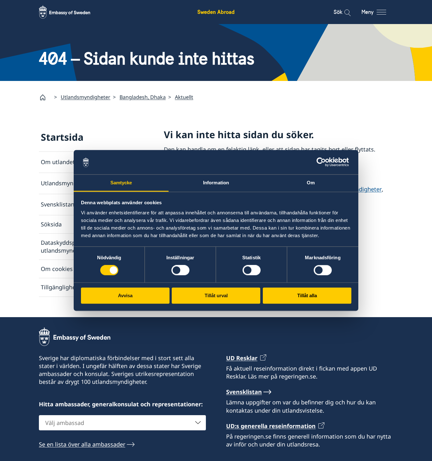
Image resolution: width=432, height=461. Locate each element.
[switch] (180, 270)
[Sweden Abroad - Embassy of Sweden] (70, 12)
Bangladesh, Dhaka (143, 97)
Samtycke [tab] (121, 182)
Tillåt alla (307, 295)
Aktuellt (184, 97)
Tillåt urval (216, 295)
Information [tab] (216, 182)
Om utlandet (58, 162)
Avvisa (125, 295)
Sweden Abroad (216, 11)
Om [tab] (311, 182)
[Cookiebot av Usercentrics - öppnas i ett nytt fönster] (323, 162)
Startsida (62, 137)
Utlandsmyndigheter (85, 97)
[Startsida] (45, 97)
